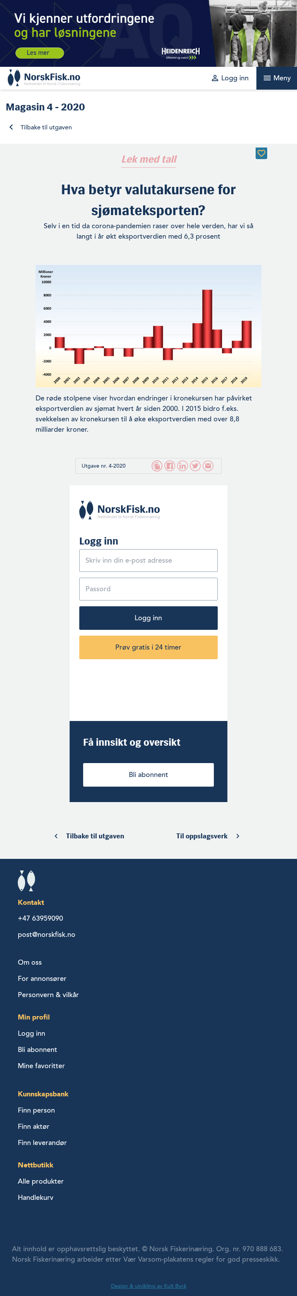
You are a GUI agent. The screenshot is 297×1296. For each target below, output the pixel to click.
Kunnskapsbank (43, 1094)
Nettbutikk (35, 1165)
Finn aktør (34, 1126)
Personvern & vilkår (48, 995)
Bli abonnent (148, 774)
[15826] (261, 153)
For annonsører (42, 978)
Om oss (30, 962)
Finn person (36, 1110)
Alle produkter (41, 1181)
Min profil (34, 1017)
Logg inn (148, 618)
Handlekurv (35, 1197)
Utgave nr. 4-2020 (104, 466)
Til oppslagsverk (202, 836)
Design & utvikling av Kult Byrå (148, 1286)
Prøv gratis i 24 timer (148, 647)
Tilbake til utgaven (46, 127)
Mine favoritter (41, 1066)
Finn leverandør (42, 1142)
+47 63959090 (40, 918)
